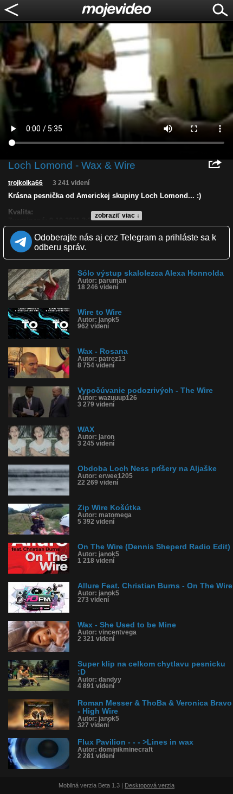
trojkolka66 (25, 183)
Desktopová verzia (149, 785)
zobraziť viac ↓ (117, 215)
